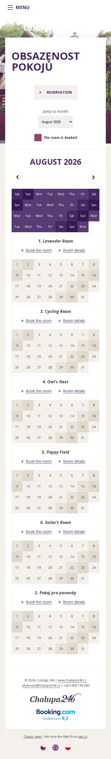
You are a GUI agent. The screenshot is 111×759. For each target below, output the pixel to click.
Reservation (59, 92)
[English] (55, 749)
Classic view (33, 736)
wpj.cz (83, 736)
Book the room (39, 250)
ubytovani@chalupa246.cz (41, 685)
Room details (74, 250)
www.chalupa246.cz (72, 680)
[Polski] (68, 749)
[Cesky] (43, 749)
